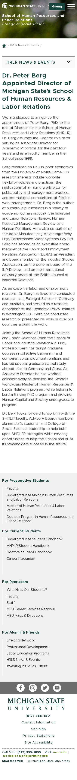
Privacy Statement (38, 735)
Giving (57, 6)
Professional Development (28, 647)
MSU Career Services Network (31, 609)
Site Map (38, 729)
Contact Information (39, 722)
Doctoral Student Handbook (29, 552)
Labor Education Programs (28, 653)
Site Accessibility (39, 742)
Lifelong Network (21, 640)
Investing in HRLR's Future (27, 666)
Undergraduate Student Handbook (35, 539)
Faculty (13, 488)
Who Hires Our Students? (27, 590)
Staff (11, 603)
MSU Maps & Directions (25, 615)
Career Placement (21, 558)
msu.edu (60, 752)
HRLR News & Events (24, 45)
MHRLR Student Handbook (28, 546)
